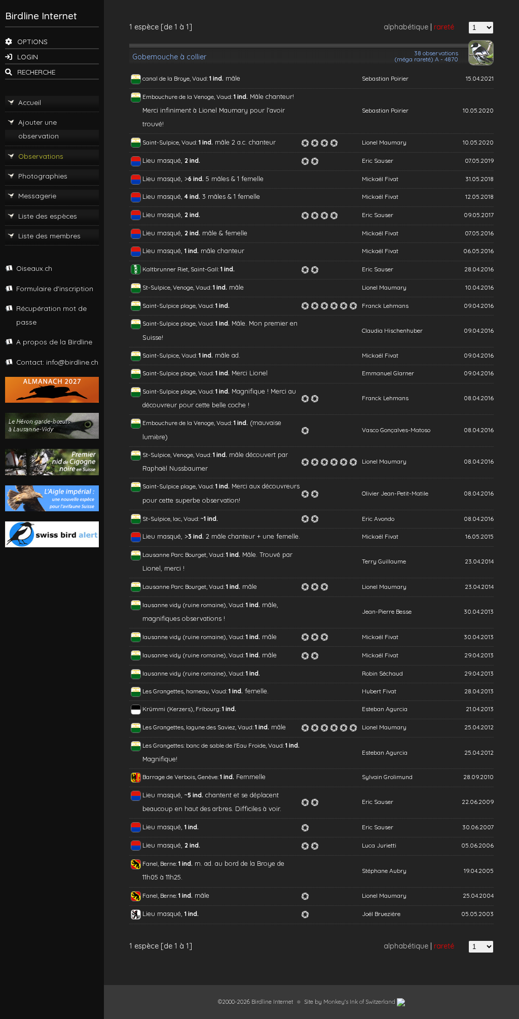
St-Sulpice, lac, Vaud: (171, 518)
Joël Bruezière (381, 914)
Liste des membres (49, 235)
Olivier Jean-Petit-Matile (395, 493)
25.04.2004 (478, 895)
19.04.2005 (479, 870)
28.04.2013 (479, 691)
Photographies (42, 175)
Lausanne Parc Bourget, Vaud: (184, 554)
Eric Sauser (377, 160)
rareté (444, 26)
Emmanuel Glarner (388, 373)
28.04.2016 (479, 269)
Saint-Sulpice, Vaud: (170, 142)
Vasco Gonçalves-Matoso (396, 430)
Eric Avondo (378, 518)
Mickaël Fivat (380, 179)
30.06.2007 (478, 827)
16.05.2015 (479, 536)
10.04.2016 (479, 287)
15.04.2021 (480, 78)
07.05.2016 (479, 233)
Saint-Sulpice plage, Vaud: (178, 305)
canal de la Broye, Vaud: (175, 78)
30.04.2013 (479, 611)
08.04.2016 (479, 398)
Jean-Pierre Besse (387, 611)
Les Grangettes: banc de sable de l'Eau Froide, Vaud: (213, 745)
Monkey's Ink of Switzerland (360, 1001)
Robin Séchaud (382, 673)
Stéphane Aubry (384, 870)
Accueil (29, 102)
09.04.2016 (479, 305)
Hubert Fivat (379, 691)
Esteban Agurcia (384, 709)
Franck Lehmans (385, 305)
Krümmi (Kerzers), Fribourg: (182, 709)
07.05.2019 (479, 160)
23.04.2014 (479, 561)
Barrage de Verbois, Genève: (181, 777)
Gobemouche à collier (169, 56)
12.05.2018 (479, 196)
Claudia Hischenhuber (392, 330)
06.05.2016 (478, 251)
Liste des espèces (47, 216)
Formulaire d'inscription (54, 288)
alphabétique (406, 26)
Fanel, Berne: (160, 863)
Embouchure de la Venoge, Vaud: (188, 96)
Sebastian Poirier (385, 78)
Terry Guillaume (384, 561)
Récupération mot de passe (51, 315)
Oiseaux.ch (34, 268)
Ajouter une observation (38, 129)
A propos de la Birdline (54, 341)
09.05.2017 (479, 215)
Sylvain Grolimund (387, 777)
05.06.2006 (477, 845)
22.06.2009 (478, 801)
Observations (40, 156)
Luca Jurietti (379, 845)
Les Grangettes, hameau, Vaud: (185, 691)
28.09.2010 (478, 777)
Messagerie (37, 195)
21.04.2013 (480, 709)
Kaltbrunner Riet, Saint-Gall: (181, 269)
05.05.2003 (477, 914)
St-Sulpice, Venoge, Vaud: (177, 287)
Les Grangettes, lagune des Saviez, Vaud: (198, 727)
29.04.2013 (479, 655)
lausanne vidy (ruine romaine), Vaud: (194, 605)
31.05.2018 (479, 179)
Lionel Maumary (384, 142)
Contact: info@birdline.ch (57, 362)
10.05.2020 (478, 110)
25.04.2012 (479, 727)
